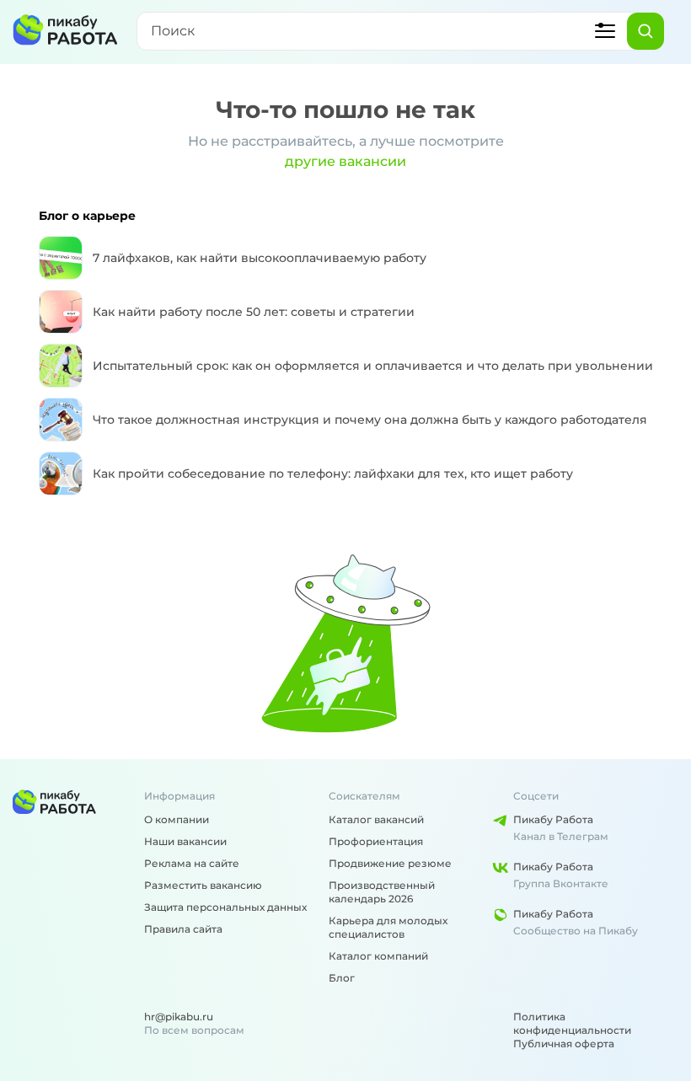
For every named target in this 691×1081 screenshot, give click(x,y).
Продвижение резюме (390, 863)
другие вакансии (345, 161)
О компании (176, 819)
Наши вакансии (185, 841)
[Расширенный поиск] (605, 31)
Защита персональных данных (225, 907)
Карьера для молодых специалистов (388, 927)
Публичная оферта (563, 1043)
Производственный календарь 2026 (382, 892)
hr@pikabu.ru (178, 1016)
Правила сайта (183, 929)
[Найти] (645, 31)
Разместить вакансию (203, 885)
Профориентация (376, 841)
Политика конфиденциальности (572, 1023)
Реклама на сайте (191, 863)
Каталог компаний (378, 956)
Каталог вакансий (376, 819)
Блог (342, 977)
